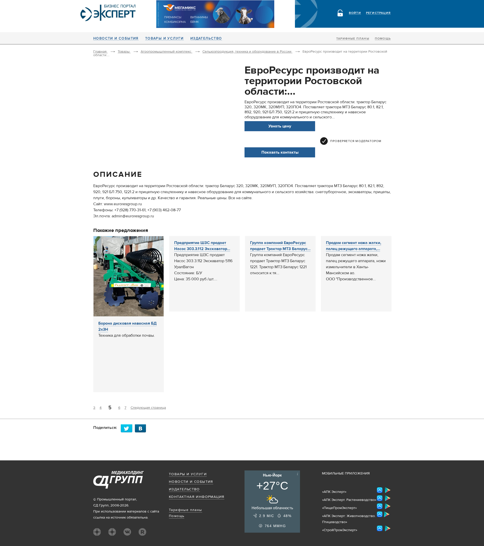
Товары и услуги (164, 38)
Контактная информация (196, 497)
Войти (355, 13)
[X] (128, 428)
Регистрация (378, 13)
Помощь (383, 38)
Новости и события (116, 38)
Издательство (206, 38)
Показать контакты (279, 152)
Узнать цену (279, 126)
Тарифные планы (352, 38)
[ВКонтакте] (142, 428)
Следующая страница (148, 407)
